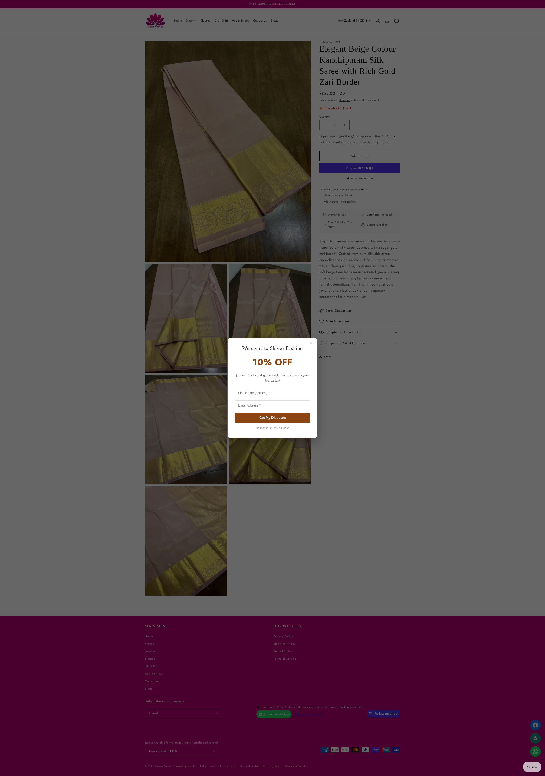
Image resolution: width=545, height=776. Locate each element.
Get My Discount (272, 418)
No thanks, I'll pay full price (272, 428)
